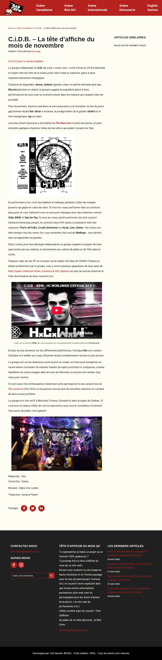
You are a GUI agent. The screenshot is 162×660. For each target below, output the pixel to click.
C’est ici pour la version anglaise (25, 61)
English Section (152, 8)
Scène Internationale (97, 8)
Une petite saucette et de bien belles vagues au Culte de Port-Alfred (129, 590)
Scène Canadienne (44, 8)
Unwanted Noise (31, 271)
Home (10, 28)
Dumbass (47, 271)
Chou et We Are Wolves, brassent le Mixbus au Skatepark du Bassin (127, 553)
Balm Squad (14, 271)
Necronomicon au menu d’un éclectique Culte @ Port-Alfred (129, 578)
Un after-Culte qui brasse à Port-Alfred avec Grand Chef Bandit (129, 565)
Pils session (15, 388)
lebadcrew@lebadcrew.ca (25, 551)
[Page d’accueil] (14, 7)
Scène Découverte (127, 8)
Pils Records (63, 123)
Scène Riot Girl (70, 8)
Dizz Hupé (35, 51)
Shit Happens (62, 271)
